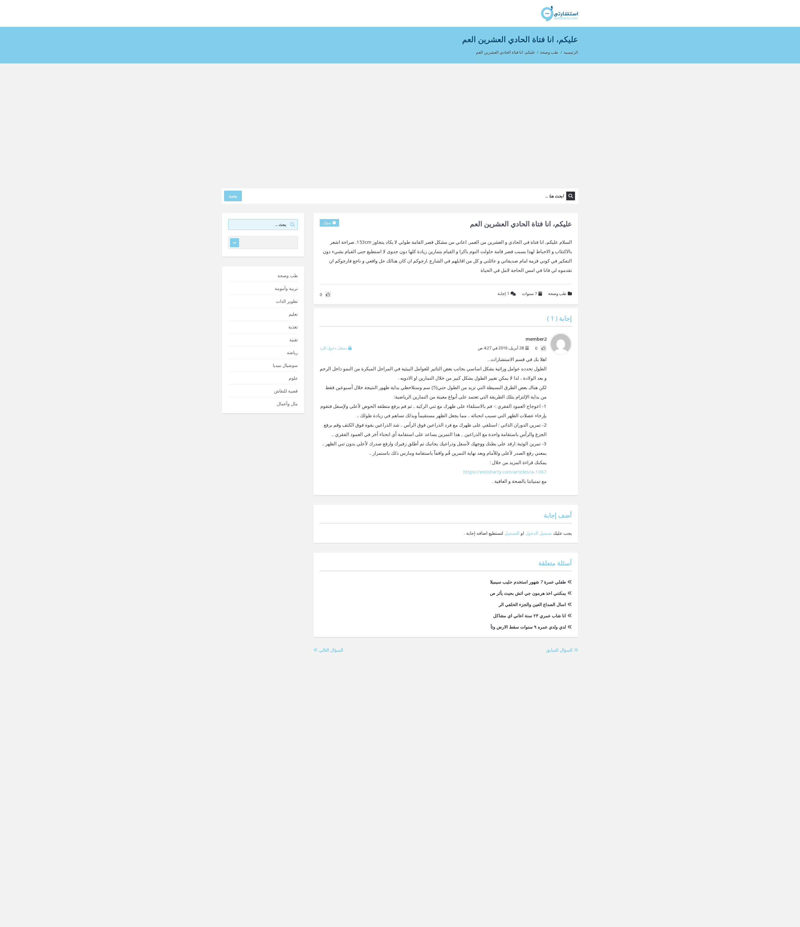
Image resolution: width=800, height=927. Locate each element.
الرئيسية (571, 52)
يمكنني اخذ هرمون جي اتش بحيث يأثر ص (528, 593)
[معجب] (543, 348)
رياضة (292, 352)
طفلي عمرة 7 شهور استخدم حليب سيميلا (528, 582)
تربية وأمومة (286, 288)
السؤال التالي (330, 650)
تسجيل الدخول (538, 533)
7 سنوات (529, 293)
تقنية (293, 340)
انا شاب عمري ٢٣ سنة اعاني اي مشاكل (529, 616)
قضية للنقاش (286, 391)
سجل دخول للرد (333, 348)
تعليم (293, 314)
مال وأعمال (287, 404)
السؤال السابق (560, 650)
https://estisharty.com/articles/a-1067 (505, 472)
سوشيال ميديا (285, 365)
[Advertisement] (400, 123)
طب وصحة (549, 52)
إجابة (503, 293)
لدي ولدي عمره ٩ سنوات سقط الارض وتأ (528, 627)
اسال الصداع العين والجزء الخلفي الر (532, 604)
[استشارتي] (559, 13)
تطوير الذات (287, 301)
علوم (293, 378)
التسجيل (511, 533)
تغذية (293, 327)
